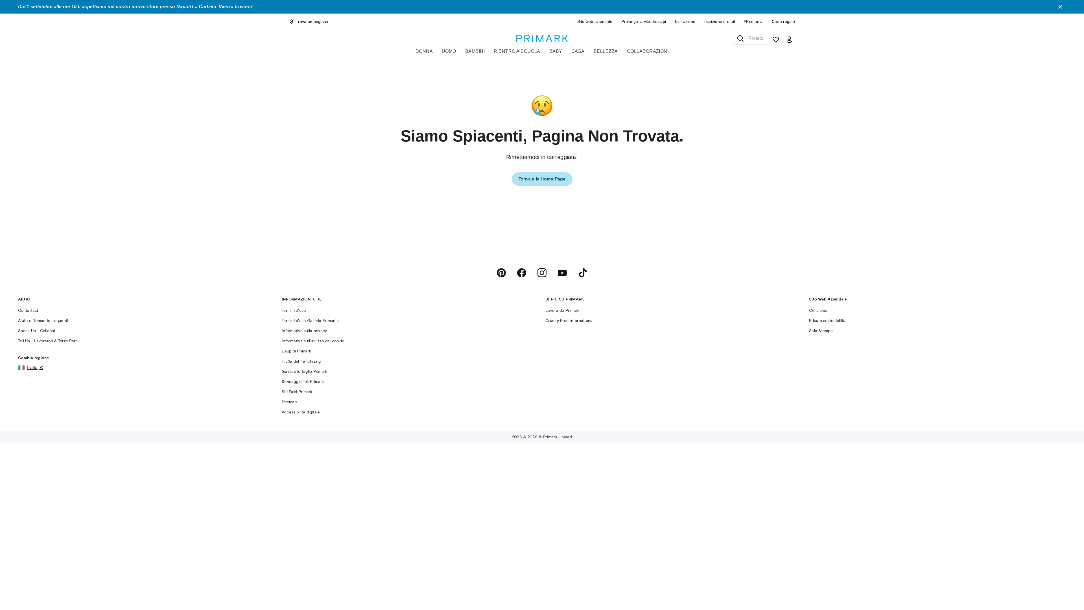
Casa (578, 51)
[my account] (789, 39)
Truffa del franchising (301, 361)
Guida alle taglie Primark (304, 371)
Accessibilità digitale (301, 412)
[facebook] (521, 272)
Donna (424, 51)
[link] (542, 179)
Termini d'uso (294, 310)
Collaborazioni (648, 51)
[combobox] (750, 38)
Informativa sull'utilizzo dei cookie (313, 341)
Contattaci (28, 310)
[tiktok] (582, 272)
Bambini (475, 51)
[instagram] (542, 272)
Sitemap (289, 402)
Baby (555, 51)
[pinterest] (501, 272)
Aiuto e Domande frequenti (43, 320)
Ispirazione (685, 21)
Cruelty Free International (569, 320)
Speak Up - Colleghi (36, 330)
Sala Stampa (821, 330)
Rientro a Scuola (517, 51)
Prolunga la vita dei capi (643, 21)
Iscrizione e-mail (719, 21)
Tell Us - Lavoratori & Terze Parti (48, 341)
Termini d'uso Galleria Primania (310, 320)
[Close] (1060, 6)
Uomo (449, 51)
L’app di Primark (296, 351)
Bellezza (606, 51)
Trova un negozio (312, 21)
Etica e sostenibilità (827, 320)
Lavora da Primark (562, 310)
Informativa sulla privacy (304, 330)
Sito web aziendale (594, 21)
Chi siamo (818, 310)
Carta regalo (783, 21)
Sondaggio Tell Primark (303, 381)
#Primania (753, 21)
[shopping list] (775, 39)
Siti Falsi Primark (297, 391)
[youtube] (562, 272)
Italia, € (35, 367)
